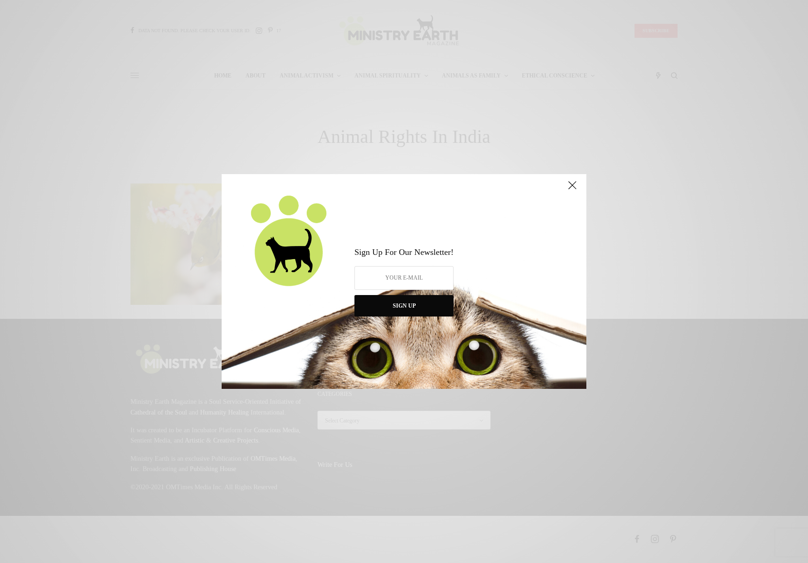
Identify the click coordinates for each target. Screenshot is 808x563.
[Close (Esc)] (572, 189)
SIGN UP (404, 306)
